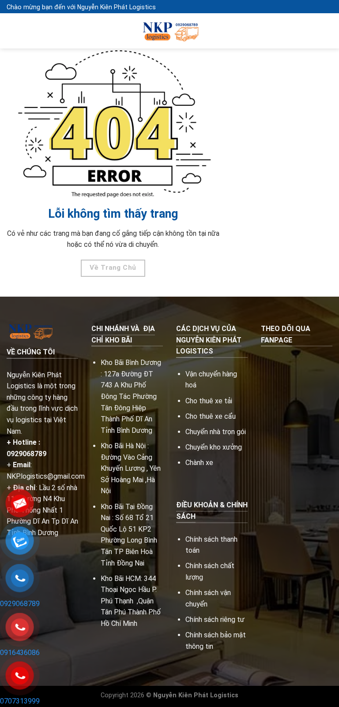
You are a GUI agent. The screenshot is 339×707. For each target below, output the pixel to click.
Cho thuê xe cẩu (210, 416)
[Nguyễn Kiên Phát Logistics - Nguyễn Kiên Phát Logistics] (169, 31)
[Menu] (12, 31)
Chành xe (199, 462)
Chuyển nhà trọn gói (215, 432)
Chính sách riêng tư (215, 619)
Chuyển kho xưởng (213, 447)
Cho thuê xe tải (208, 401)
